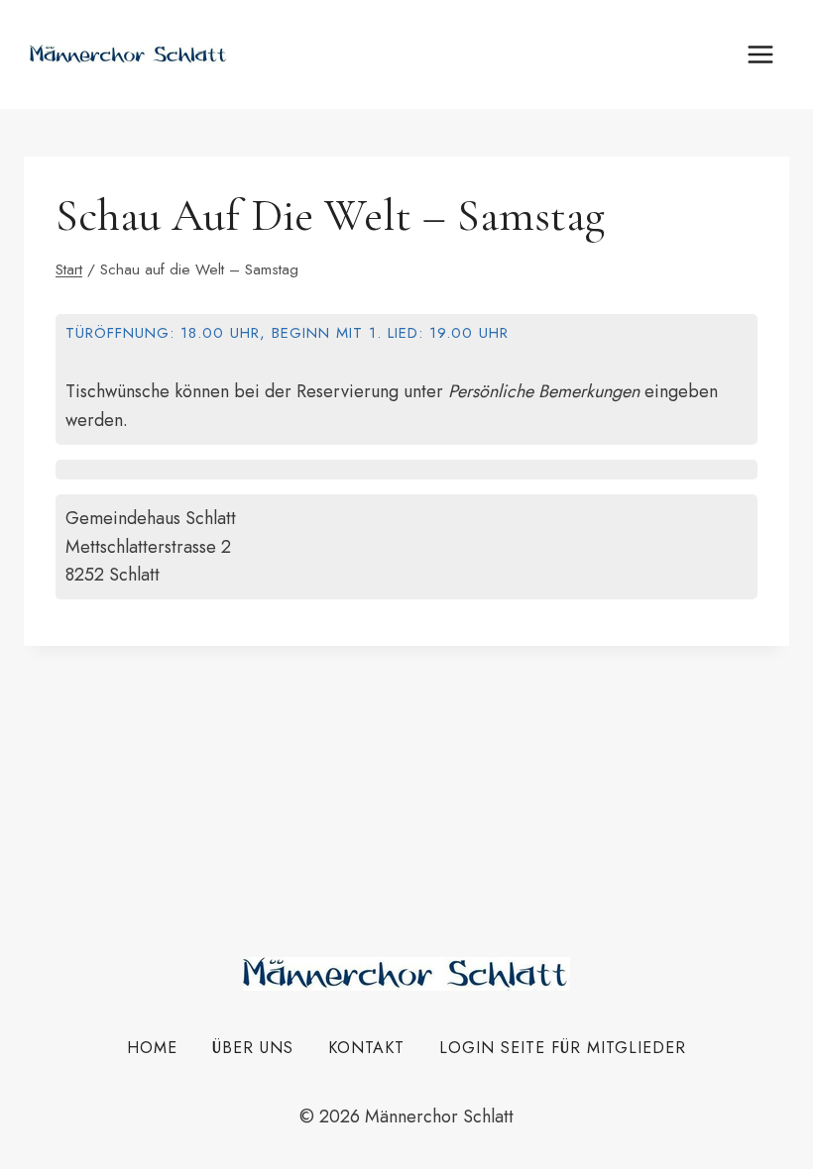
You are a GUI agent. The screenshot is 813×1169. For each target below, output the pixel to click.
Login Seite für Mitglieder (562, 1047)
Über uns (252, 1047)
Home (152, 1047)
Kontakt (366, 1047)
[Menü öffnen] (760, 54)
